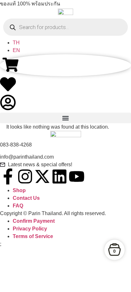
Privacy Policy (30, 228)
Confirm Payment (34, 221)
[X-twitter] (42, 176)
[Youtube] (77, 176)
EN (16, 50)
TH (16, 42)
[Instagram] (25, 176)
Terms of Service (33, 236)
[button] (65, 118)
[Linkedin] (59, 176)
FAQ (18, 205)
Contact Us (26, 198)
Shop (19, 190)
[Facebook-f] (8, 176)
